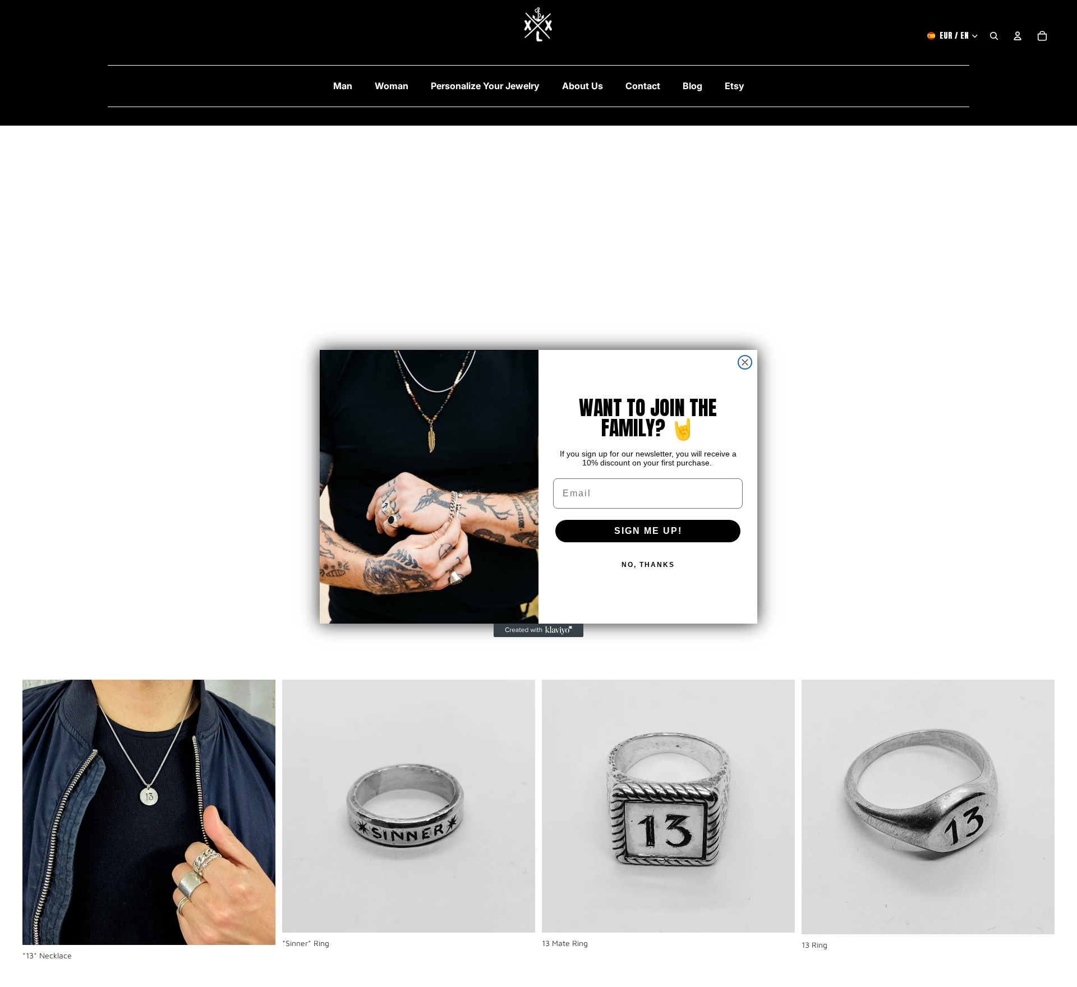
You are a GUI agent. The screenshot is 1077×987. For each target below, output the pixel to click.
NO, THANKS (648, 565)
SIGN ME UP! (648, 531)
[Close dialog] (745, 362)
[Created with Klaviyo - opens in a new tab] (538, 630)
